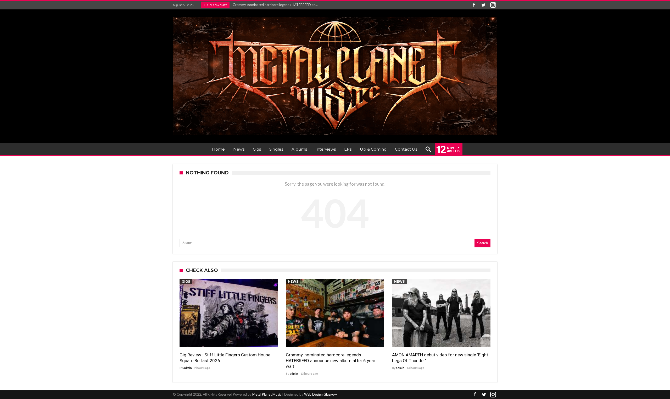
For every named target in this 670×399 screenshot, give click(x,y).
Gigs (186, 281)
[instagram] (493, 5)
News (293, 281)
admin (187, 367)
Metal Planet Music (266, 394)
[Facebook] (474, 5)
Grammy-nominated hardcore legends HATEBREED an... (274, 5)
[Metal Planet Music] (335, 17)
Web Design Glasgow (320, 394)
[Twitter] (483, 5)
